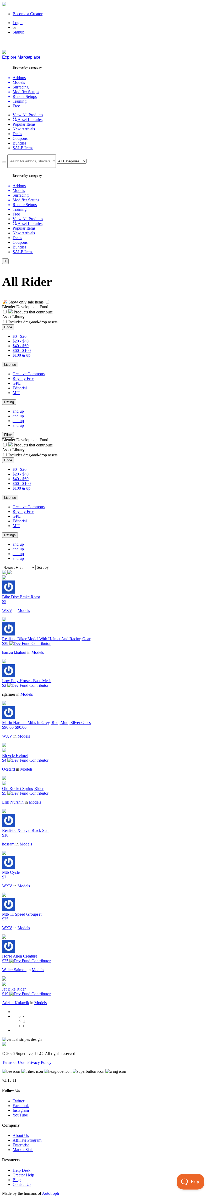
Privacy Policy (39, 1062)
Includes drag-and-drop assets (32, 322)
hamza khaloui (14, 652)
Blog (17, 1179)
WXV (7, 610)
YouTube (20, 1115)
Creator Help (23, 1175)
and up (18, 411)
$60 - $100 (22, 350)
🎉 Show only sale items (23, 302)
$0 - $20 (19, 336)
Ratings (10, 535)
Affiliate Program (27, 1140)
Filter (8, 435)
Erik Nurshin (13, 802)
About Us (21, 1135)
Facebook (21, 1105)
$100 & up (21, 355)
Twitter (18, 1101)
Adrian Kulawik (15, 1002)
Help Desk (21, 1170)
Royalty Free (23, 378)
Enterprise (21, 1145)
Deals (17, 133)
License (10, 365)
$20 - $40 (21, 341)
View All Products (28, 115)
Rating (9, 402)
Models (24, 610)
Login (18, 22)
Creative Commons (29, 374)
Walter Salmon (14, 969)
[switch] (47, 301)
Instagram (21, 1110)
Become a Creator (27, 14)
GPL (17, 383)
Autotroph (50, 1193)
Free (16, 106)
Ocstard (8, 769)
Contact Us (22, 1184)
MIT (16, 392)
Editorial (20, 388)
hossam (8, 844)
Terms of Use (13, 1062)
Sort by (43, 567)
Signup (18, 32)
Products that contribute (33, 312)
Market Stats (23, 1149)
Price (8, 327)
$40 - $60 (21, 346)
